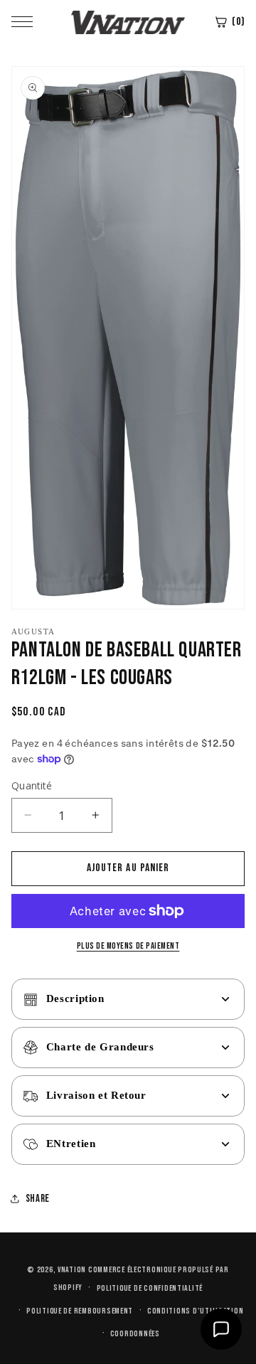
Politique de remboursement (79, 1311)
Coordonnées (135, 1333)
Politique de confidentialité (150, 1288)
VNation (72, 1269)
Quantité (31, 785)
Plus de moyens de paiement (128, 946)
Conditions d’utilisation (195, 1311)
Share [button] (38, 1199)
